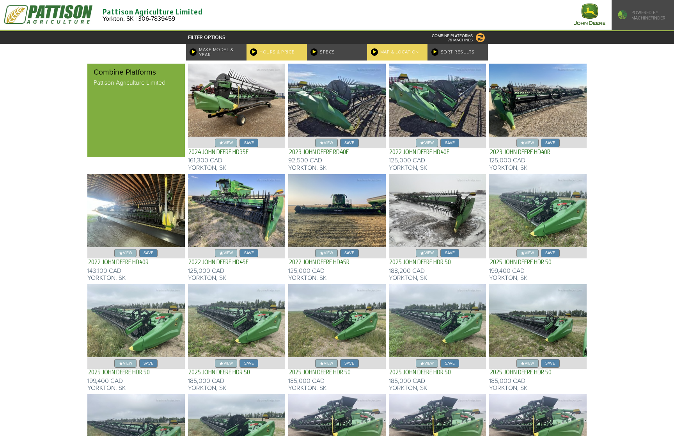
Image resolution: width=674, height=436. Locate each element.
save (249, 142)
